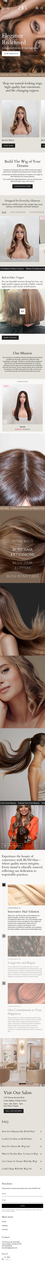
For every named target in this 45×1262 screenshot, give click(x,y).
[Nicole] (22, 404)
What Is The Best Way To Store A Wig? (20, 1153)
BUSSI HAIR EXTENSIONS (22, 552)
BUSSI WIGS (22, 541)
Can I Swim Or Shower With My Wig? (19, 1161)
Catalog (4, 1226)
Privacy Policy (35, 1209)
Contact (5, 1229)
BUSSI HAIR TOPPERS (22, 565)
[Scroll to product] (4, 884)
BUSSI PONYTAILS (22, 576)
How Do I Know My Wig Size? (16, 1146)
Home (4, 1222)
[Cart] (41, 8)
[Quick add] (42, 252)
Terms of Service (6, 1211)
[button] (8, 8)
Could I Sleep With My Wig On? (17, 1168)
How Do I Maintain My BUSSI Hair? (18, 1131)
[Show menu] (3, 8)
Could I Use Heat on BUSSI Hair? (17, 1139)
